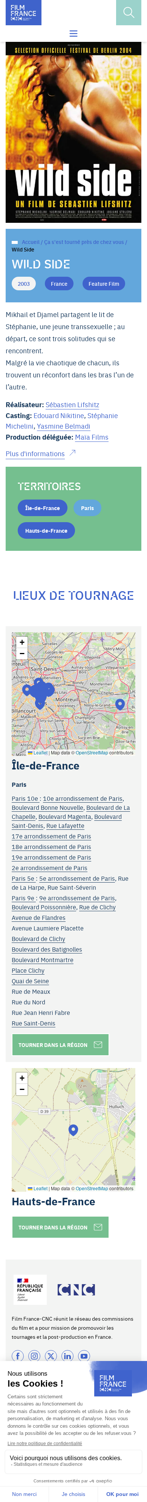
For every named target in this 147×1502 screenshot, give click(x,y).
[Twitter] (51, 1356)
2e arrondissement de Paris (49, 867)
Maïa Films (92, 436)
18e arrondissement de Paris (51, 846)
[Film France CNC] (23, 12)
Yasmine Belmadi (63, 426)
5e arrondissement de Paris (77, 878)
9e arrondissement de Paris (77, 898)
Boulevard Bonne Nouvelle (47, 807)
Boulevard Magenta (64, 816)
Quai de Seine (30, 980)
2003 (24, 283)
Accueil (31, 241)
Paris (87, 508)
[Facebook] (18, 1356)
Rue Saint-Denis (33, 1023)
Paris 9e (24, 898)
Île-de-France (42, 508)
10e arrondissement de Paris (82, 798)
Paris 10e (26, 798)
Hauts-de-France (46, 530)
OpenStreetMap (92, 752)
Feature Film (104, 283)
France (59, 283)
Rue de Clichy (97, 907)
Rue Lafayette (65, 825)
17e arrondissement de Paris (51, 836)
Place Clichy (28, 970)
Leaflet (39, 752)
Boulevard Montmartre (43, 959)
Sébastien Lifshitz (72, 404)
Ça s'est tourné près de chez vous (84, 241)
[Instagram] (34, 1356)
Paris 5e (24, 878)
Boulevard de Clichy (38, 938)
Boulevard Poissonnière (44, 907)
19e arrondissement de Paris (51, 857)
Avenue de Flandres (39, 917)
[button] (120, 704)
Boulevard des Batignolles (47, 949)
